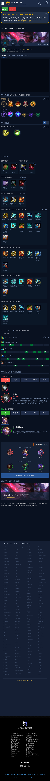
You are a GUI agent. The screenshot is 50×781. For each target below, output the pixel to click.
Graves (5, 669)
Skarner (29, 663)
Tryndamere (42, 579)
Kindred (17, 612)
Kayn (16, 603)
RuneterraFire (15, 743)
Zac (39, 657)
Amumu (6, 564)
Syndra (40, 553)
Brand (5, 597)
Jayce (16, 570)
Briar (5, 603)
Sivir (28, 660)
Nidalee (29, 562)
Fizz (4, 651)
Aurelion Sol (7, 579)
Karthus (17, 591)
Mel (16, 660)
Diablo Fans (30, 749)
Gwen (5, 672)
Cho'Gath (6, 615)
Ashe (5, 576)
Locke (17, 636)
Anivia (5, 568)
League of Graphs (17, 735)
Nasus (29, 553)
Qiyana (29, 593)
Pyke (28, 590)
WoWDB (29, 737)
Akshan (5, 556)
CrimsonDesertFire (32, 755)
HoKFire (29, 757)
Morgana (18, 673)
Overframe (29, 751)
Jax (16, 568)
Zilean (40, 669)
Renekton (30, 616)
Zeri (39, 663)
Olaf (28, 575)
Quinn (29, 596)
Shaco (29, 645)
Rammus (29, 602)
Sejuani (29, 634)
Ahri (4, 550)
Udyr (40, 588)
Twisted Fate (42, 582)
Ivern (16, 559)
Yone (40, 642)
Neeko (29, 559)
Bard (5, 588)
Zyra (39, 674)
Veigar (40, 600)
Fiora (5, 648)
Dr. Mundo (6, 627)
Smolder (29, 666)
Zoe (39, 672)
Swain (40, 547)
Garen (5, 660)
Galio (5, 654)
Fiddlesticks (7, 645)
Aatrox (5, 547)
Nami (28, 550)
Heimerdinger (19, 547)
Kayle (17, 600)
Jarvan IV (18, 564)
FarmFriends (15, 751)
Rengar (29, 619)
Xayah (40, 630)
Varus (40, 594)
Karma (17, 588)
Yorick (40, 645)
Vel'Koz (40, 603)
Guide (4, 55)
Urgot (40, 591)
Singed (29, 654)
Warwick (41, 624)
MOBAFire (14, 733)
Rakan (29, 599)
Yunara (40, 648)
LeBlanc (17, 621)
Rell (28, 608)
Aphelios (6, 573)
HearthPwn (29, 747)
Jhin (16, 573)
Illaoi (16, 553)
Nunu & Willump (29, 571)
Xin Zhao (41, 636)
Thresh (40, 570)
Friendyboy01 (27, 49)
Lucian (17, 639)
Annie (5, 570)
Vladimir (41, 618)
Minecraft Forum (31, 735)
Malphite (18, 648)
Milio (16, 663)
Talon (40, 562)
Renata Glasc (29, 612)
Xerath (40, 633)
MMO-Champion (31, 741)
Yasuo (40, 639)
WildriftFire (14, 741)
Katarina (18, 597)
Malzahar (18, 651)
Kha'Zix (17, 609)
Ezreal (5, 642)
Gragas (5, 666)
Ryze (28, 628)
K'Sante (17, 579)
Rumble (29, 625)
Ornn (28, 581)
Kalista (17, 585)
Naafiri (29, 547)
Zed (39, 660)
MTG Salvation (31, 733)
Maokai (17, 654)
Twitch (40, 585)
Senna (29, 636)
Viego (40, 612)
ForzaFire (14, 753)
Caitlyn (5, 606)
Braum (5, 600)
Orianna (29, 578)
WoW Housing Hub (32, 739)
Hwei (16, 550)
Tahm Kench (42, 556)
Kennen (17, 606)
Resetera (14, 749)
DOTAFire (14, 747)
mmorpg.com (30, 743)
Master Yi (18, 657)
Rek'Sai (29, 605)
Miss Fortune (17, 666)
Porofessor (14, 737)
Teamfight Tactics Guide (25, 680)
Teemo (40, 568)
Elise (5, 636)
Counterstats (15, 739)
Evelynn (5, 639)
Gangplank (6, 657)
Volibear (41, 621)
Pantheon (30, 584)
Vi (39, 609)
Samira (29, 631)
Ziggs (40, 666)
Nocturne (30, 568)
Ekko (5, 633)
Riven (28, 622)
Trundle (40, 576)
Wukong (41, 627)
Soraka (29, 672)
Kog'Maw (18, 618)
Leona (17, 627)
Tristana (41, 573)
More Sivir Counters (25, 475)
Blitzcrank (6, 594)
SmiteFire (14, 745)
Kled (16, 615)
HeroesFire (14, 755)
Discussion (11, 55)
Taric (40, 564)
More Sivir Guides (23, 55)
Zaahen (40, 654)
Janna (17, 562)
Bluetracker (30, 745)
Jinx (16, 576)
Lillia (16, 630)
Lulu (16, 642)
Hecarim (6, 674)
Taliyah (40, 559)
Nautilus (29, 556)
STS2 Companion (32, 753)
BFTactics (14, 757)
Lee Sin (17, 624)
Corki (5, 618)
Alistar (5, 559)
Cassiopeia (7, 612)
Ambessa (6, 562)
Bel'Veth (6, 591)
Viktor (40, 615)
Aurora (5, 582)
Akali (5, 553)
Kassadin (18, 594)
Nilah (28, 564)
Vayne (40, 597)
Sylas (40, 550)
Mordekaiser (19, 670)
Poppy (29, 587)
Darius (5, 621)
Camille (5, 609)
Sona (28, 669)
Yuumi (40, 651)
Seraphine (30, 639)
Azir (4, 585)
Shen (28, 648)
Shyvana (29, 651)
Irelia (16, 556)
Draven (5, 630)
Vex (39, 606)
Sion (28, 657)
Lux (16, 645)
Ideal (15, 429)
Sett (28, 642)
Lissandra (18, 633)
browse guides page (24, 21)
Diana (5, 624)
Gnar (5, 663)
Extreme (16, 396)
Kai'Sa (17, 582)
